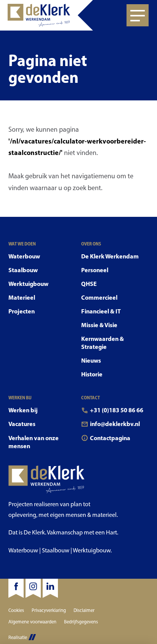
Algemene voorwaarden (32, 622)
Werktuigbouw (28, 283)
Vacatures (21, 424)
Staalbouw (23, 270)
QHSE (89, 283)
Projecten (21, 311)
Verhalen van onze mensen (33, 442)
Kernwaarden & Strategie (102, 342)
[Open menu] (138, 15)
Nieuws (91, 360)
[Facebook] (16, 588)
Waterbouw (24, 256)
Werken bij (23, 410)
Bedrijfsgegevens (81, 622)
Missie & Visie (99, 325)
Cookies (16, 610)
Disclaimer (84, 610)
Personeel (94, 270)
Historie (92, 374)
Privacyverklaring (49, 610)
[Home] (46, 15)
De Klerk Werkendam (110, 256)
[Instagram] (33, 588)
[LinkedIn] (50, 588)
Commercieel (99, 297)
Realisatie (17, 637)
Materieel (21, 297)
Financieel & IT (101, 311)
